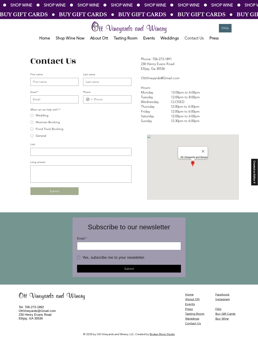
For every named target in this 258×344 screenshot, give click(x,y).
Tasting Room (194, 314)
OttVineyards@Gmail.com (37, 311)
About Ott (192, 299)
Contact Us (193, 323)
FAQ (218, 309)
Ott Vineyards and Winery (52, 296)
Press (189, 309)
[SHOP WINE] (129, 5)
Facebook (222, 294)
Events (190, 304)
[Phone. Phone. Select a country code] (89, 99)
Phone (87, 92)
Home (189, 294)
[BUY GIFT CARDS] (129, 15)
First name (36, 74)
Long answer (38, 162)
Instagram (222, 299)
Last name (89, 74)
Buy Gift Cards (225, 314)
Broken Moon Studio (162, 334)
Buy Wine (222, 318)
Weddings (192, 318)
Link (32, 144)
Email (34, 92)
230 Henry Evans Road (35, 314)
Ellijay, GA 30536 (31, 318)
